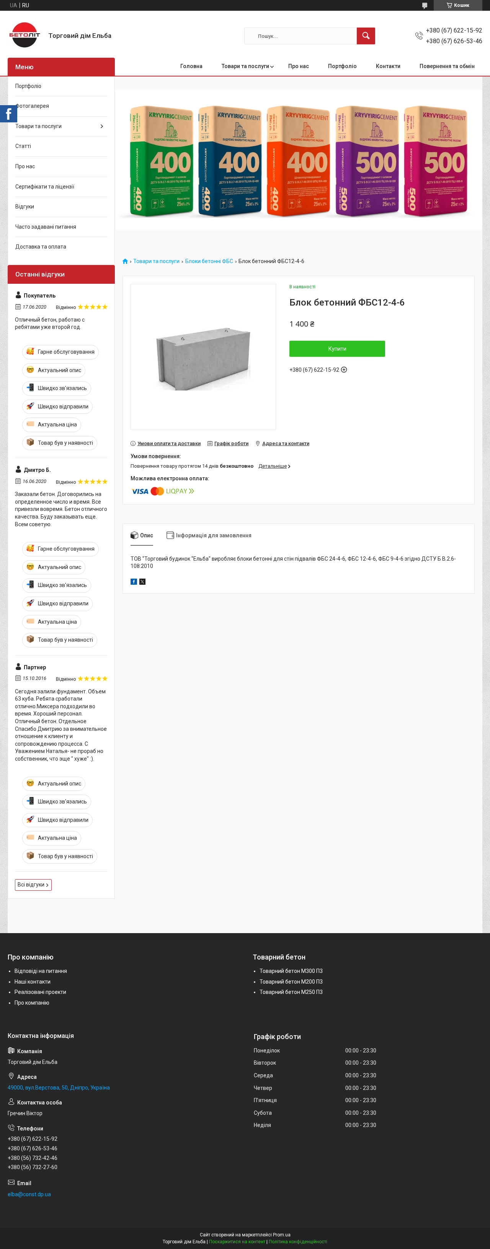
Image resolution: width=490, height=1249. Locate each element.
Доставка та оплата (40, 247)
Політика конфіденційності (298, 1241)
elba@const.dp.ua (29, 1194)
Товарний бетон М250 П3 (291, 992)
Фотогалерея (32, 106)
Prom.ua (282, 1235)
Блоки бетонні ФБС (209, 261)
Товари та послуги (245, 66)
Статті (23, 146)
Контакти (388, 66)
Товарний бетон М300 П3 (291, 971)
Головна (191, 66)
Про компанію (32, 1003)
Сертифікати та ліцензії (44, 187)
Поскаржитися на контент (237, 1241)
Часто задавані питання (45, 227)
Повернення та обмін (447, 66)
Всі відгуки (31, 884)
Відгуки (24, 206)
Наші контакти (33, 982)
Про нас (298, 66)
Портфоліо (342, 66)
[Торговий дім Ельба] (25, 36)
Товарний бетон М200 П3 (291, 982)
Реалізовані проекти (40, 992)
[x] (142, 583)
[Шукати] (366, 36)
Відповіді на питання (41, 971)
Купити (337, 349)
